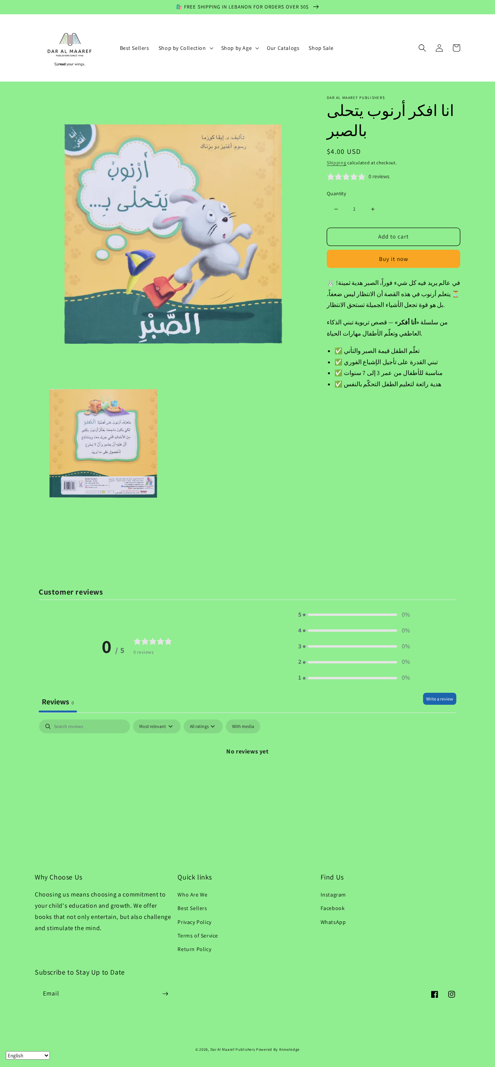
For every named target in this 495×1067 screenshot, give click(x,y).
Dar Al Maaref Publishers (233, 1049)
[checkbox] (243, 726)
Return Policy (194, 949)
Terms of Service (198, 935)
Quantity (336, 194)
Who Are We (192, 894)
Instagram (333, 894)
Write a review (439, 699)
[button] (185, 48)
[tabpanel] (247, 777)
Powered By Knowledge (278, 1049)
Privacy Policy (194, 922)
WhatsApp (333, 922)
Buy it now (393, 258)
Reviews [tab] (58, 702)
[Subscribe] (165, 994)
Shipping (336, 162)
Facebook (333, 908)
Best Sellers (192, 908)
